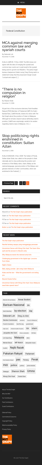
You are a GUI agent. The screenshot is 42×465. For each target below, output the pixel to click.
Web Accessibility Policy (9, 425)
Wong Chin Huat (9, 376)
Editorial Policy (6, 412)
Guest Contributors (8, 406)
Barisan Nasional (13, 305)
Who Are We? (6, 394)
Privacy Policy (6, 429)
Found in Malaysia (32, 320)
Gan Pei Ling (20, 324)
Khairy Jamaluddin (24, 333)
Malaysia (19, 337)
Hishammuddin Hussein (17, 328)
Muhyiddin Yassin (31, 343)
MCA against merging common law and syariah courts (20, 46)
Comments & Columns (9, 417)
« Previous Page (8, 183)
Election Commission (10, 320)
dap (30, 311)
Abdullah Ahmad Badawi (9, 300)
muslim (5, 348)
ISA (27, 328)
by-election (20, 310)
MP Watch (19, 343)
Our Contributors (7, 398)
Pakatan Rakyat (13, 353)
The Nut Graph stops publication (21, 212)
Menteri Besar (7, 343)
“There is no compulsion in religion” (13, 92)
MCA (28, 338)
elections (22, 320)
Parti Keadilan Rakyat (8, 360)
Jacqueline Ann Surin (10, 333)
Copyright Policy (7, 421)
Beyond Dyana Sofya (9, 279)
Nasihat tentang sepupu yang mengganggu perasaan (20, 244)
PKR (5, 365)
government (29, 324)
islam (34, 328)
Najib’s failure (6, 265)
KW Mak (34, 333)
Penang (26, 360)
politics (22, 365)
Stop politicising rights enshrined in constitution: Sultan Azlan (20, 141)
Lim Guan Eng (7, 338)
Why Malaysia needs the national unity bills (16, 255)
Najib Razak (17, 347)
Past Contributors (7, 402)
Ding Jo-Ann (23, 316)
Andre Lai (5, 227)
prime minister (31, 365)
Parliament (29, 354)
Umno (31, 371)
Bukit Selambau (7, 311)
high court (5, 328)
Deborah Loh (9, 316)
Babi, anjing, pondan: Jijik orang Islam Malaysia (18, 269)
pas (18, 359)
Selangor (6, 371)
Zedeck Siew (22, 376)
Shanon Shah (18, 371)
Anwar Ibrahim (24, 299)
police (14, 365)
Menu (22, 2)
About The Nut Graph (8, 389)
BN (28, 305)
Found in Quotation (8, 324)
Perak (34, 359)
